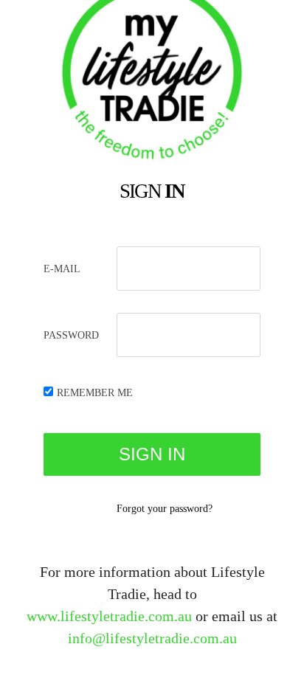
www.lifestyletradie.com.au (109, 616)
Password (71, 335)
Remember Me (95, 392)
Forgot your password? (165, 508)
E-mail (62, 268)
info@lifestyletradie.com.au (152, 638)
